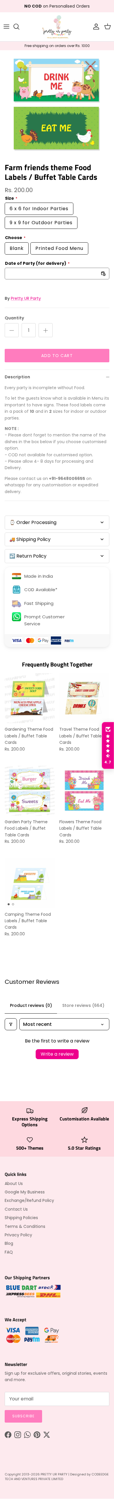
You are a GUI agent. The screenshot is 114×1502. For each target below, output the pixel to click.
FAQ (9, 1252)
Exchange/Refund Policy (29, 1200)
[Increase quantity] (46, 330)
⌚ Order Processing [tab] (32, 522)
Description (17, 377)
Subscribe (23, 1416)
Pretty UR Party (26, 298)
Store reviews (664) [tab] (83, 1005)
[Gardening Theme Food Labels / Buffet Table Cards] (30, 698)
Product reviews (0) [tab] (31, 1005)
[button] (108, 745)
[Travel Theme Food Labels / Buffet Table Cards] (84, 698)
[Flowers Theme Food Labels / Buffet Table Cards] (84, 791)
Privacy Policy (18, 1235)
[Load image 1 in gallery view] (57, 105)
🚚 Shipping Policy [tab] (30, 539)
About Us (14, 1183)
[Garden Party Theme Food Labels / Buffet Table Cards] (30, 791)
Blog (9, 1243)
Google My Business (25, 1192)
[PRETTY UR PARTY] (57, 26)
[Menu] (6, 26)
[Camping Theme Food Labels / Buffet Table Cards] (30, 883)
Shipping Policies (21, 1218)
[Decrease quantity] (12, 330)
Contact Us (16, 1209)
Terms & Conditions (25, 1226)
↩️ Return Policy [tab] (27, 556)
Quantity (14, 318)
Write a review (57, 1054)
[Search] (19, 26)
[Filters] (11, 1024)
